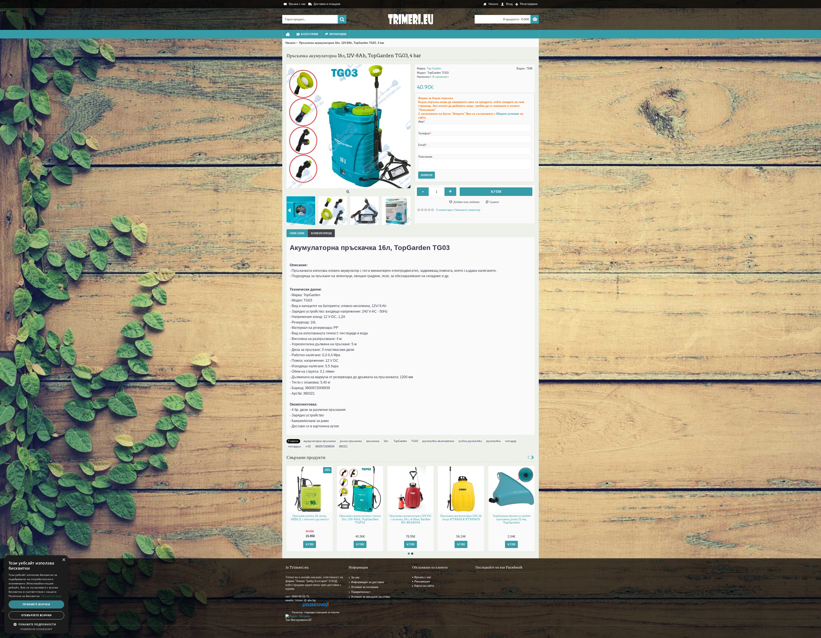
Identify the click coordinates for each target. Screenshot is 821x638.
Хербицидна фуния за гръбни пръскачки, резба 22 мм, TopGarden (511, 519)
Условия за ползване (364, 587)
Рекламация (422, 581)
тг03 (308, 446)
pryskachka (493, 441)
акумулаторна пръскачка (319, 441)
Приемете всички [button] (36, 604)
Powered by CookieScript (36, 629)
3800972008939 (324, 446)
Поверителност (361, 591)
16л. (386, 441)
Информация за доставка (367, 582)
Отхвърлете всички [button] (36, 615)
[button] (36, 624)
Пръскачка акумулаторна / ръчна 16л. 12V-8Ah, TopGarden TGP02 (360, 519)
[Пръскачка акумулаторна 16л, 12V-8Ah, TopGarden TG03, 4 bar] (348, 126)
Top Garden (434, 68)
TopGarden (400, 441)
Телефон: (425, 133)
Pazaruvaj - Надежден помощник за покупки (315, 612)
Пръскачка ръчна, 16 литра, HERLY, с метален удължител (310, 517)
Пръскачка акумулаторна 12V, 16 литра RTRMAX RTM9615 (461, 517)
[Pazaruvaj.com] (315, 606)
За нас (355, 577)
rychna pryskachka (470, 441)
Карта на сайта (424, 585)
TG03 (414, 441)
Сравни (494, 202)
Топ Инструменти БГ (298, 620)
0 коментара (444, 210)
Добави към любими (466, 202)
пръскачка (372, 441)
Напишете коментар (467, 210)
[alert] (36, 594)
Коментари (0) (321, 233)
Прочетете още (51, 596)
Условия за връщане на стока (370, 596)
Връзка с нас (422, 577)
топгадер (510, 441)
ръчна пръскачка (351, 441)
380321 (343, 446)
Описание (297, 233)
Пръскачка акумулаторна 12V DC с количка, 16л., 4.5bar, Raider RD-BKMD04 (410, 519)
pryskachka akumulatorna (438, 441)
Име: (421, 121)
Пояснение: (425, 156)
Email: (422, 145)
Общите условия (507, 113)
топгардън (294, 446)
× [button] (63, 560)
